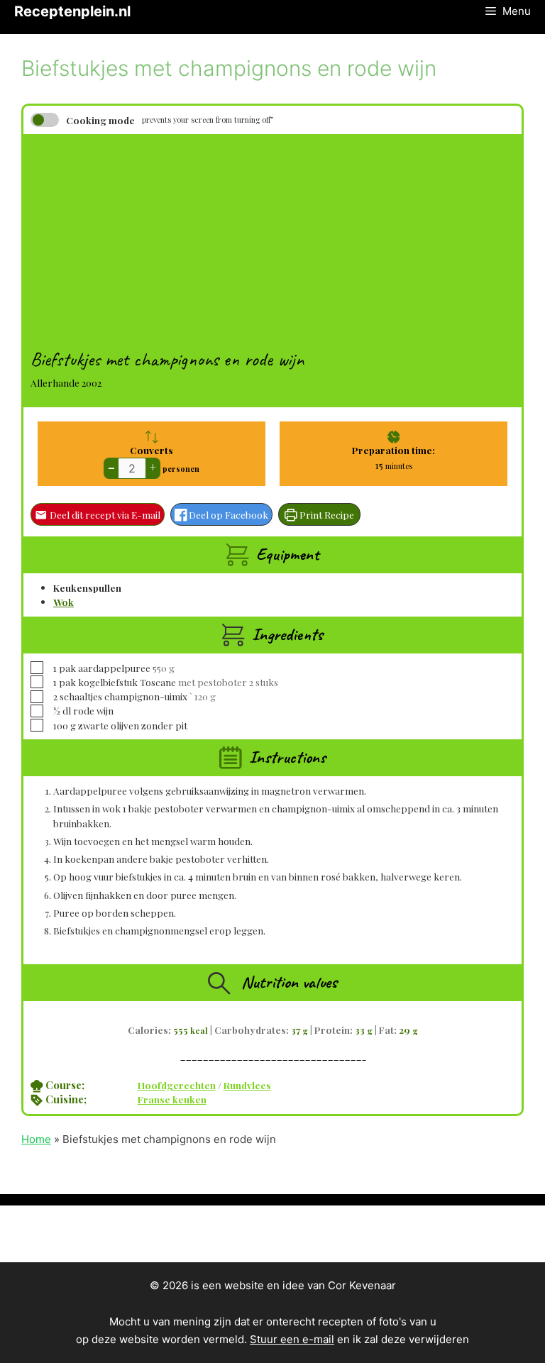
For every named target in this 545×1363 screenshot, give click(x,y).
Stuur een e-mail (292, 1339)
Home (36, 1139)
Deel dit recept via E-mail (104, 514)
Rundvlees (247, 1084)
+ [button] (153, 467)
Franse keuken (172, 1099)
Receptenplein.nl (72, 11)
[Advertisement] (272, 233)
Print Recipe (325, 514)
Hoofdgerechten (177, 1084)
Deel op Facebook (227, 514)
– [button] (111, 467)
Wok (63, 601)
